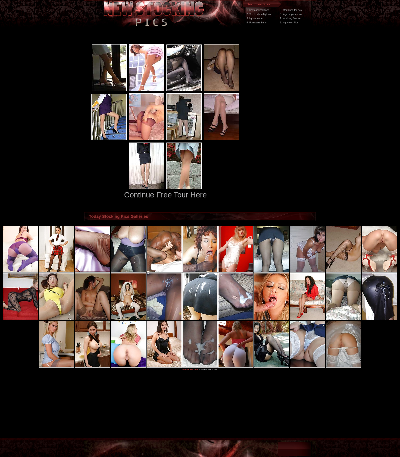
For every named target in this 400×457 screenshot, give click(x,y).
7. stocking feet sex (291, 18)
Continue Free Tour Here (165, 194)
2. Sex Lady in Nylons (259, 14)
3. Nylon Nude (254, 18)
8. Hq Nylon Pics (289, 22)
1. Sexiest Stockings (258, 10)
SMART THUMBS (208, 369)
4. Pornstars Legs (257, 22)
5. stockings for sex (291, 10)
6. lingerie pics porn (291, 14)
